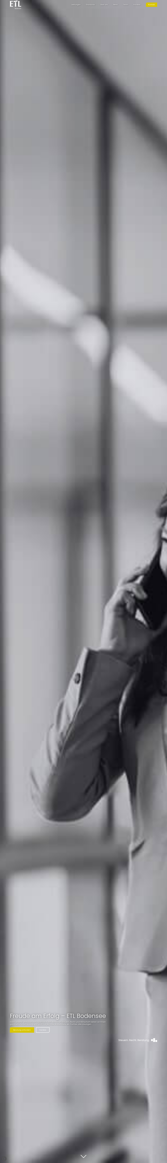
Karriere (42, 1030)
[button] (4, 1159)
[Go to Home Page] (15, 4)
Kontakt (151, 4)
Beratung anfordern (22, 1030)
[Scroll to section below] (83, 1155)
